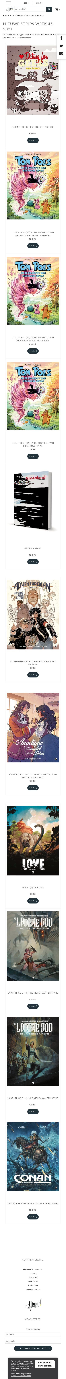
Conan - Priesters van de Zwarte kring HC (33, 1203)
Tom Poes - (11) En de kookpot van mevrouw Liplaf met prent (33, 339)
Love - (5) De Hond (33, 887)
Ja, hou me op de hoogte (32, 1348)
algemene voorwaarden (21, 1375)
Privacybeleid (33, 1281)
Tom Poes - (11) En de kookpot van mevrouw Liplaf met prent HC (33, 234)
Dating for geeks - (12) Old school (33, 127)
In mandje (32, 140)
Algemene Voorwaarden (33, 1269)
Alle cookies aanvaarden (45, 1364)
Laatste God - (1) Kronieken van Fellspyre (33, 993)
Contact (33, 1273)
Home (6, 15)
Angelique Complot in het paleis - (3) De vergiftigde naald (33, 776)
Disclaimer (33, 1277)
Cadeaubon (33, 1285)
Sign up (39, 3)
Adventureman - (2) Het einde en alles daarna (33, 663)
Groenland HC (33, 548)
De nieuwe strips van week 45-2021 (28, 15)
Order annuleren (33, 1289)
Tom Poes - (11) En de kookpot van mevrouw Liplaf (33, 444)
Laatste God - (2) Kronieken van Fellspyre (33, 1098)
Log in (26, 3)
